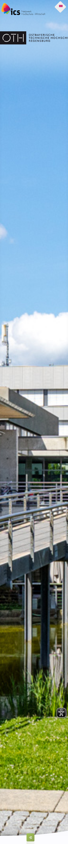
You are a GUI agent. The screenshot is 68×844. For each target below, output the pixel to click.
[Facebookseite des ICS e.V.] (50, 822)
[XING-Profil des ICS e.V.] (40, 822)
